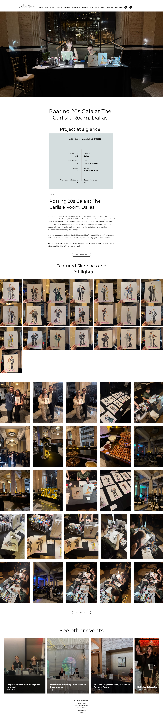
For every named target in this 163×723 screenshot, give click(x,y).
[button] (56, 195)
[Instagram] (125, 7)
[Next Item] (153, 665)
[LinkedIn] (130, 7)
